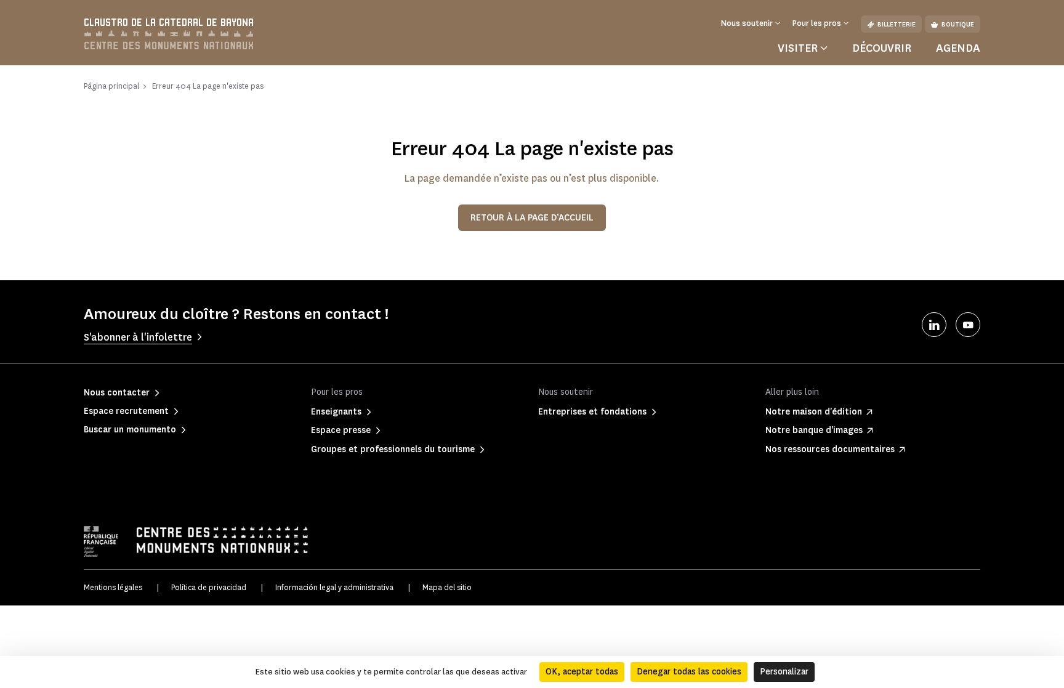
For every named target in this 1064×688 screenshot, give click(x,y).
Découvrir (881, 48)
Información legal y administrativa (334, 587)
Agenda (958, 48)
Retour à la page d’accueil (532, 218)
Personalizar (784, 672)
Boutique (957, 24)
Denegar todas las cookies (689, 672)
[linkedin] (934, 324)
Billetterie (896, 24)
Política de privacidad (208, 587)
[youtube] (968, 324)
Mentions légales (113, 587)
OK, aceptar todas (582, 672)
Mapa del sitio (447, 587)
